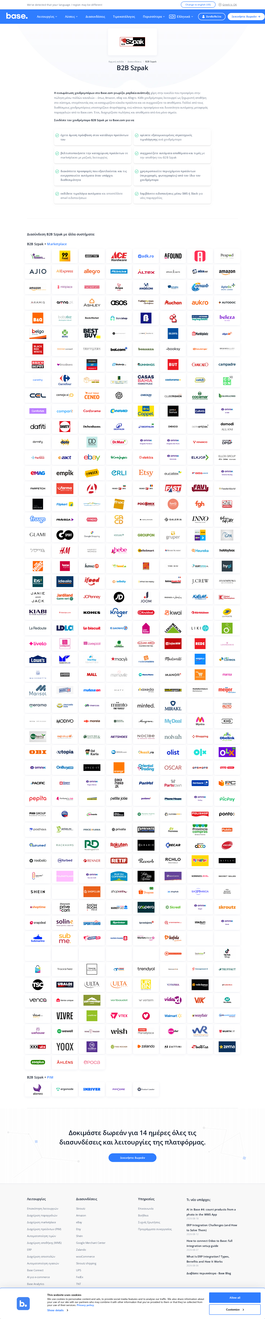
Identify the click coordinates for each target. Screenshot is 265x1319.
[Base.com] (17, 16)
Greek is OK (229, 4)
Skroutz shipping (86, 1263)
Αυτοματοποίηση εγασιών (43, 1263)
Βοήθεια (143, 1215)
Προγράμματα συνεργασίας (155, 1229)
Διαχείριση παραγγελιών (42, 1215)
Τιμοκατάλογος (124, 17)
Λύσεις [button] (70, 17)
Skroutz (80, 1208)
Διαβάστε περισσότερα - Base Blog (209, 1273)
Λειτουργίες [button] (45, 17)
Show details (55, 1310)
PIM (50, 1077)
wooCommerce (85, 1256)
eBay (79, 1222)
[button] (181, 16)
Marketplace (57, 244)
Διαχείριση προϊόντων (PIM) (44, 1229)
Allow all (234, 1297)
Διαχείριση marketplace (41, 1222)
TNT (78, 1284)
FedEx (79, 1277)
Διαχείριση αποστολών (41, 1256)
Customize (233, 1309)
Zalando (81, 1249)
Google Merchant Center (90, 1243)
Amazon (81, 1215)
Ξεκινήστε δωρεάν (244, 16)
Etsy (78, 1229)
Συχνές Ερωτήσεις (149, 1222)
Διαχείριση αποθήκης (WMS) (44, 1243)
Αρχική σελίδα (116, 61)
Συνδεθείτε (214, 16)
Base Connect (35, 1270)
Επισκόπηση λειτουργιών (42, 1208)
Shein (79, 1236)
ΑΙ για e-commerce (38, 1277)
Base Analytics (35, 1284)
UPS (78, 1270)
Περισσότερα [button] (152, 17)
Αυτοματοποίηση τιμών (41, 1236)
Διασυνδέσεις (95, 17)
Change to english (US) (198, 4)
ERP (29, 1249)
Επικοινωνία (145, 1208)
